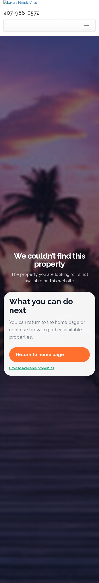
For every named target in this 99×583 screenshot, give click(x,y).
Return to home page (40, 354)
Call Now (51, 13)
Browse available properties (31, 368)
